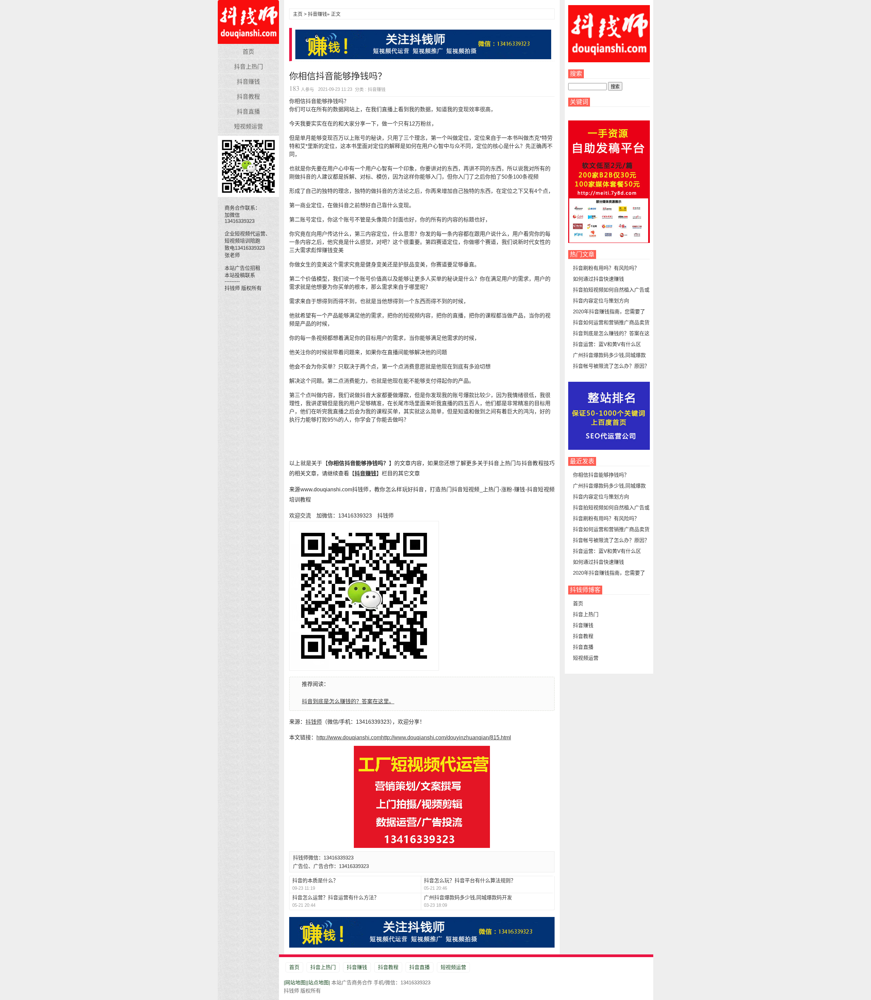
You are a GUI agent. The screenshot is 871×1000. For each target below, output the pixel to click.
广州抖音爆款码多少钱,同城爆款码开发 (468, 897)
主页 (297, 14)
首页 (248, 52)
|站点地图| (318, 982)
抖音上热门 (248, 67)
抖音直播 (248, 112)
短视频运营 (248, 127)
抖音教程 (248, 97)
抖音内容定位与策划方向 (601, 301)
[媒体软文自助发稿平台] (609, 241)
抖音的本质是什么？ (315, 880)
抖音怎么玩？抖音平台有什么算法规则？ (470, 880)
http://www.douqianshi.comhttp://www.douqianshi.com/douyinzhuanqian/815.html (413, 737)
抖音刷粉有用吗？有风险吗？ (606, 268)
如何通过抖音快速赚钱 (598, 279)
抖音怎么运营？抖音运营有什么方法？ (335, 897)
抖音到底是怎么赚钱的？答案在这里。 (348, 701)
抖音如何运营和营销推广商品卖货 (611, 322)
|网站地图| (295, 982)
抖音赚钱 (248, 82)
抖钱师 (248, 18)
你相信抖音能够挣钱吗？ (601, 475)
